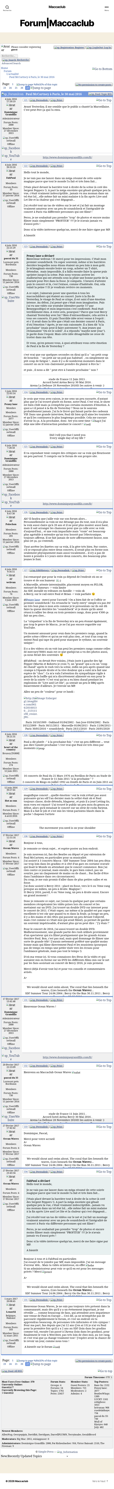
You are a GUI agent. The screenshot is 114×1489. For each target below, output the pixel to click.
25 (16, 87)
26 (22, 87)
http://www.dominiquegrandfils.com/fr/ (67, 157)
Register (79, 47)
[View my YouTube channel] (11, 157)
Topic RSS (106, 94)
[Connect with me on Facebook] (11, 150)
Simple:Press (46, 1451)
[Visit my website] (11, 299)
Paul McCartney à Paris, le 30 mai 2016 (31, 77)
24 (10, 87)
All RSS (18, 1371)
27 (27, 87)
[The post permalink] (39, 100)
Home (4, 68)
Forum (8, 71)
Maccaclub (57, 7)
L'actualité (13, 74)
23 (4, 87)
